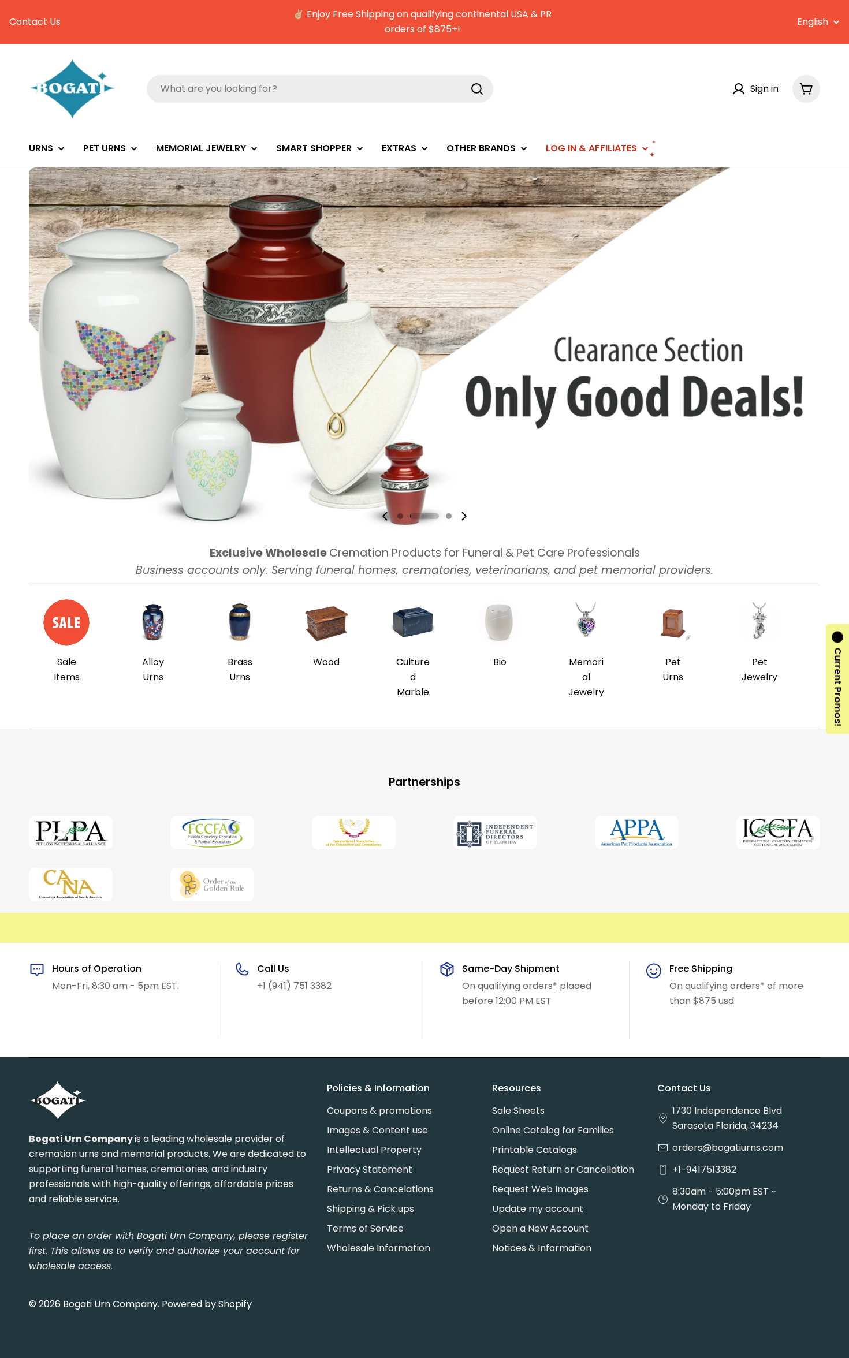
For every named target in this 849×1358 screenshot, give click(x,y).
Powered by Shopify (207, 1304)
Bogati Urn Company (110, 1304)
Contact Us (35, 21)
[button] (400, 516)
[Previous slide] (385, 516)
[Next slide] (464, 516)
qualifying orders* (517, 986)
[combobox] (320, 89)
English (812, 22)
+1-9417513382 (704, 1169)
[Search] (477, 89)
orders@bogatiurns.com (727, 1147)
